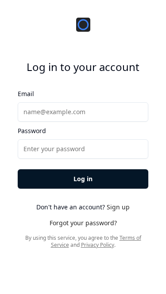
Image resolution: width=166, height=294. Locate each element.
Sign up (118, 207)
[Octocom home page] (83, 25)
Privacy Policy (97, 245)
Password (32, 131)
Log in (83, 179)
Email (26, 93)
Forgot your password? (83, 223)
